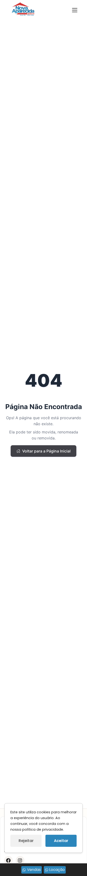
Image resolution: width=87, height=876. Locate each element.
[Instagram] (20, 860)
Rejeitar (26, 840)
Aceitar (61, 840)
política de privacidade (42, 829)
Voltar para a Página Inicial (46, 451)
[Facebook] (8, 860)
